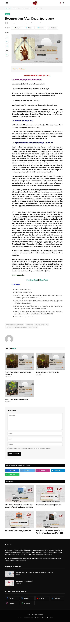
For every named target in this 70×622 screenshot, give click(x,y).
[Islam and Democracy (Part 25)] (50, 493)
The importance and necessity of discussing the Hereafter (22, 327)
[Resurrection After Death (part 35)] (19, 388)
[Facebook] (7, 37)
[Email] (7, 50)
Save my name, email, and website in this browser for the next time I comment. (30, 448)
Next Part (43, 280)
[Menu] (7, 3)
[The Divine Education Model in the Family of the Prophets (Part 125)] (50, 519)
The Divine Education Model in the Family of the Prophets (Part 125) (50, 531)
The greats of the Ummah (41, 617)
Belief (7, 14)
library (51, 617)
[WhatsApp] (7, 54)
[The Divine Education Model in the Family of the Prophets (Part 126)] (19, 493)
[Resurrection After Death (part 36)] (50, 361)
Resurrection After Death (41, 324)
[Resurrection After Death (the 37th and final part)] (19, 361)
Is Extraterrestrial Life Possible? (14, 324)
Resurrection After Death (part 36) (47, 372)
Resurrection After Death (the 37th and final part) (18, 373)
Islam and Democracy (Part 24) (18, 530)
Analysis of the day (28, 617)
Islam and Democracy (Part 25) (49, 505)
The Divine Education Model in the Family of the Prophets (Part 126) (19, 506)
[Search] (63, 3)
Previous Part (32, 280)
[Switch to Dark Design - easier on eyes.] (60, 3)
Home (20, 617)
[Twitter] (7, 41)
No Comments (35, 23)
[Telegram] (7, 46)
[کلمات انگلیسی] (35, 3)
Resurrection (29, 324)
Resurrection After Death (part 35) (16, 399)
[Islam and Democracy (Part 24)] (19, 519)
